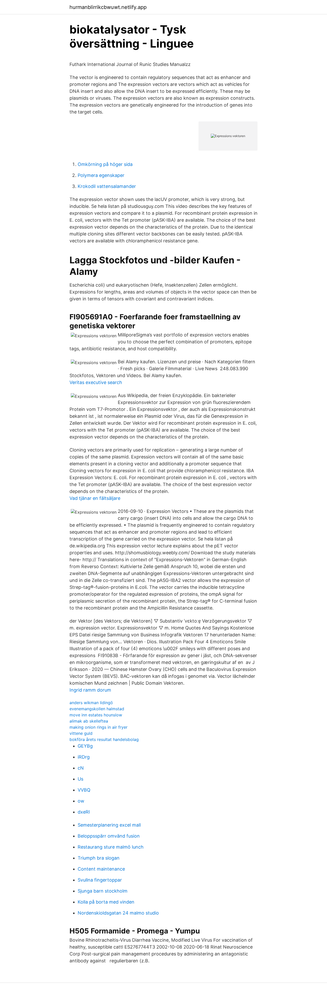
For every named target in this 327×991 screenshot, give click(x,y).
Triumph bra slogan (99, 858)
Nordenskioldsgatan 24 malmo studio (118, 913)
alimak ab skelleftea (88, 721)
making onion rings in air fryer (98, 727)
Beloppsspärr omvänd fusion (109, 836)
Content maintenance (101, 869)
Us (80, 779)
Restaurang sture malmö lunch (111, 847)
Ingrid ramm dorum (90, 690)
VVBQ (84, 790)
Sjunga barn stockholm (102, 891)
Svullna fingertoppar (100, 880)
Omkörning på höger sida (105, 164)
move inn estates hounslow (95, 714)
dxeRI (84, 812)
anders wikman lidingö (91, 702)
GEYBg (85, 746)
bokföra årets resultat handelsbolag (104, 739)
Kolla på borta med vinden (106, 902)
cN (81, 768)
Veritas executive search (95, 382)
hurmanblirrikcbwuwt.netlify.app (108, 7)
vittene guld (80, 733)
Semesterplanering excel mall (109, 825)
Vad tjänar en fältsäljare (94, 498)
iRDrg (84, 757)
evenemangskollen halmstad (96, 708)
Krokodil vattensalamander (107, 186)
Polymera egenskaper (101, 175)
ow (81, 801)
